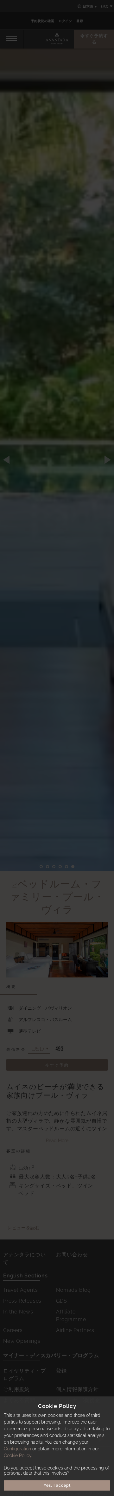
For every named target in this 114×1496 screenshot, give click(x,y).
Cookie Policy (17, 1455)
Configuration (17, 1448)
